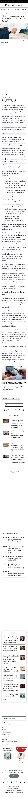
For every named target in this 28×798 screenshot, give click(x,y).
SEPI (3, 727)
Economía (17, 9)
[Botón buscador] (26, 5)
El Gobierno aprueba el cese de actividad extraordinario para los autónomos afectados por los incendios (17, 423)
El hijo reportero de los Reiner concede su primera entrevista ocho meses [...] (16, 573)
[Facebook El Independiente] (7, 782)
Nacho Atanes (6, 95)
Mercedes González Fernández (10, 741)
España (9, 9)
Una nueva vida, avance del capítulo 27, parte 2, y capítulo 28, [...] (16, 558)
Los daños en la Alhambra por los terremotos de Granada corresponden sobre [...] (16, 540)
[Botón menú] (2, 5)
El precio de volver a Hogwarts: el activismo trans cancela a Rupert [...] (16, 566)
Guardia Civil (5, 737)
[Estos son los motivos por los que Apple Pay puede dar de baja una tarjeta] (14, 373)
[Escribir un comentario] (15, 100)
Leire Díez (4, 739)
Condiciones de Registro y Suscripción (14, 790)
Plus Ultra (4, 729)
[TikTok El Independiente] (25, 782)
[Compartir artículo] (3, 100)
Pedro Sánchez (5, 734)
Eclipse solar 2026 (6, 725)
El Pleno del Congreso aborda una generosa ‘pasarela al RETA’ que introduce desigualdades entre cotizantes (17, 447)
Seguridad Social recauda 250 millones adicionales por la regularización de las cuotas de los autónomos (17, 435)
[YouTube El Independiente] (11, 782)
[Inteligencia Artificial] (8, 759)
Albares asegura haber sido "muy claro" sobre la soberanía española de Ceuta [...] (16, 549)
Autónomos (5, 396)
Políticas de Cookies (9, 792)
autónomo (22, 127)
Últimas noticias (11, 1)
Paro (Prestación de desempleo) (11, 398)
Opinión (3, 9)
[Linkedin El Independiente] (20, 782)
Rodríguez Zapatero (7, 732)
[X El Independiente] (3, 782)
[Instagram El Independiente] (16, 782)
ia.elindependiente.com (8, 762)
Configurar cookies (19, 792)
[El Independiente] (14, 5)
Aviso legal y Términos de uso (14, 788)
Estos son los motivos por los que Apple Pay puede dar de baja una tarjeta (14, 382)
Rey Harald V (18, 1)
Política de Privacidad (14, 786)
